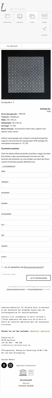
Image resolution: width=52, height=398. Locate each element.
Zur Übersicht (12, 45)
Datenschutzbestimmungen (16, 289)
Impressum (20, 365)
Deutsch (26, 383)
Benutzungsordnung (33, 266)
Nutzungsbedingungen (35, 289)
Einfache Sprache (26, 386)
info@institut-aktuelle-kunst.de (15, 345)
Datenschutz (31, 365)
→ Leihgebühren (8, 165)
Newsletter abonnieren (40, 331)
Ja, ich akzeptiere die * (24, 266)
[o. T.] (26, 74)
